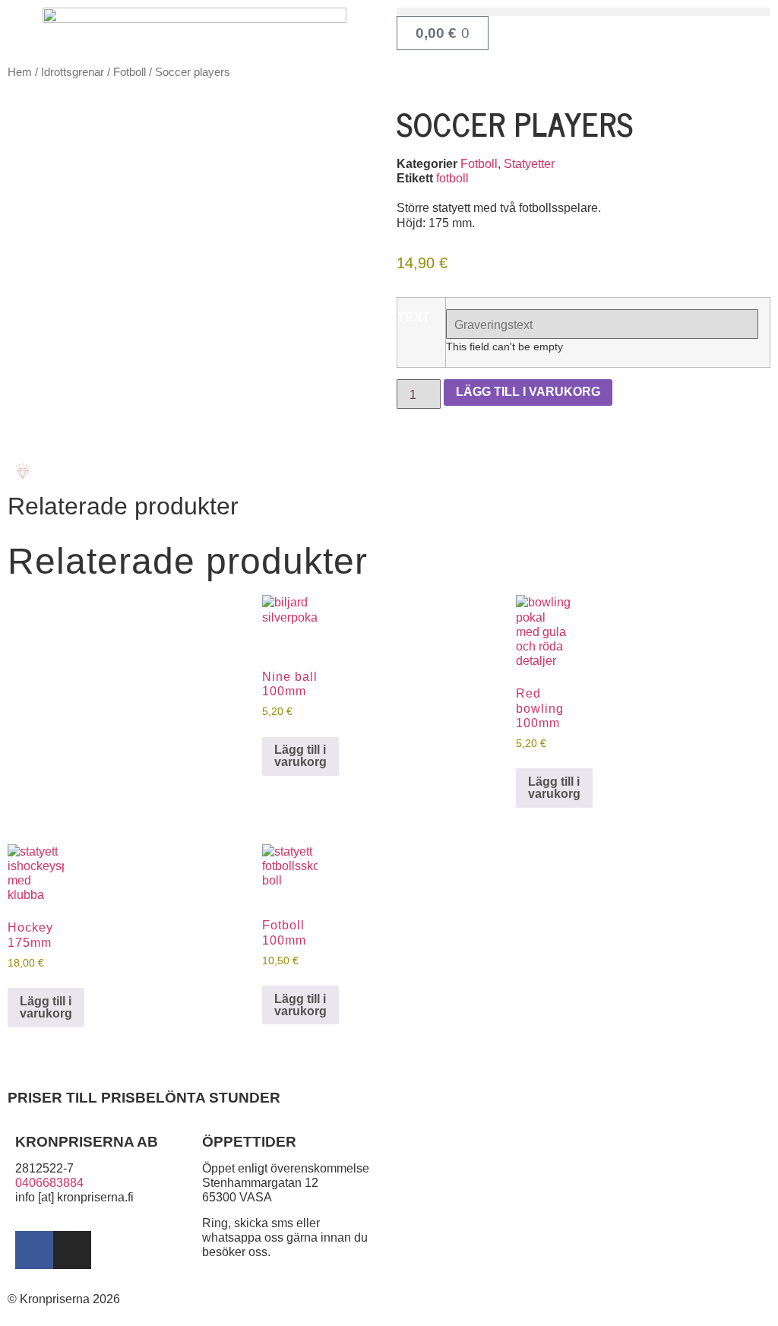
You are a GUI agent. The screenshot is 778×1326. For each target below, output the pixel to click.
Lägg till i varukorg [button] (300, 755)
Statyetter (529, 163)
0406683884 (49, 1182)
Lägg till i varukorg (528, 391)
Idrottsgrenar (72, 72)
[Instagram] (72, 1250)
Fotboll (129, 72)
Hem (20, 72)
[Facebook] (34, 1250)
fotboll (452, 178)
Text (414, 318)
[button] (583, 12)
